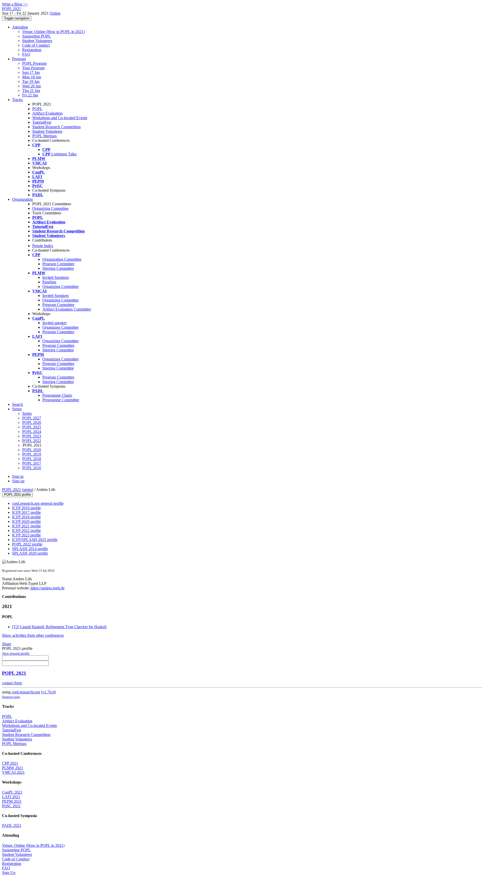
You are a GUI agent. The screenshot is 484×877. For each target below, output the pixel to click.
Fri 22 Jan (30, 95)
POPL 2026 (31, 422)
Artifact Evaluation (47, 113)
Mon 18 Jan (31, 77)
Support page (11, 697)
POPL (37, 109)
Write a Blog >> (15, 4)
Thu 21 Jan (31, 90)
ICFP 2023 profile (26, 535)
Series (27, 413)
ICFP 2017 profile (26, 512)
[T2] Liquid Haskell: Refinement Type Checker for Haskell (59, 627)
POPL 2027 (31, 418)
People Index (42, 246)
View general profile (15, 653)
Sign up (18, 481)
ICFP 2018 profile (26, 517)
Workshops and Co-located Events (59, 118)
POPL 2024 (31, 431)
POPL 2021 (11, 489)
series (27, 489)
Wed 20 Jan (31, 86)
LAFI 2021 (11, 797)
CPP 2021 (10, 763)
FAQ (26, 54)
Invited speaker (54, 323)
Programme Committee (60, 400)
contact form (12, 683)
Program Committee (58, 264)
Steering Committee (58, 268)
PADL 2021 (11, 825)
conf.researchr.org (26, 692)
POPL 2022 (31, 440)
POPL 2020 (31, 450)
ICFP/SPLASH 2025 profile (34, 539)
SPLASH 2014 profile (30, 549)
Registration (31, 50)
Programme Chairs (57, 395)
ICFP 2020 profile (26, 521)
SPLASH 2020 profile (30, 553)
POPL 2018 (31, 459)
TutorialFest (41, 122)
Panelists (49, 282)
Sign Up (8, 872)
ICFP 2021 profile (26, 526)
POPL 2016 (31, 468)
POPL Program (34, 63)
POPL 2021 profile (17, 494)
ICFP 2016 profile (26, 508)
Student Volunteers (37, 41)
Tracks (17, 99)
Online (55, 13)
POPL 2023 (31, 436)
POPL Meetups (44, 136)
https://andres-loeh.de (47, 588)
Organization (22, 199)
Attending (20, 27)
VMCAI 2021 (13, 772)
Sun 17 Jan (31, 72)
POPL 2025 (31, 427)
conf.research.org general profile (38, 503)
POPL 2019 (31, 454)
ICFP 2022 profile (26, 530)
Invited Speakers (55, 277)
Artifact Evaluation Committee (66, 309)
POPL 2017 (31, 463)
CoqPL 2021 (12, 792)
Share (6, 644)
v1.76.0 (48, 692)
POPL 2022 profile (27, 544)
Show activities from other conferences (33, 635)
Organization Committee (61, 259)
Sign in (17, 476)
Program (19, 59)
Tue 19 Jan (31, 81)
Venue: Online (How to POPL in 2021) (53, 31)
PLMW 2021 (12, 768)
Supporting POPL (36, 36)
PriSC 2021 (11, 806)
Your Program (33, 68)
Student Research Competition (56, 127)
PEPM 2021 (12, 801)
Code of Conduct (36, 45)
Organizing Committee (50, 208)
